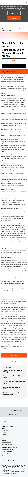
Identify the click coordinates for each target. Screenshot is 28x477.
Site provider (14, 473)
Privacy (5, 471)
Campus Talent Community (8, 453)
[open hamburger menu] (2, 3)
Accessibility (6, 473)
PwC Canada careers (6, 28)
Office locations (6, 430)
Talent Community (6, 442)
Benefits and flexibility (7, 444)
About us (4, 428)
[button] (14, 13)
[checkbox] (14, 60)
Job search (9, 30)
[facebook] (3, 460)
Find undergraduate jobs (7, 449)
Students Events (6, 455)
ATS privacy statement (14, 471)
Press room (4, 434)
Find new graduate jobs (7, 451)
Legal (22, 471)
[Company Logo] (8, 2)
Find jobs (4, 440)
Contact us (4, 432)
